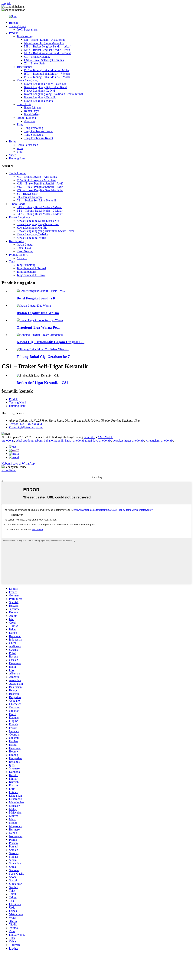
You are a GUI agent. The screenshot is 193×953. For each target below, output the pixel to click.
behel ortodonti (25, 440)
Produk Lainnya (26, 117)
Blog (19, 151)
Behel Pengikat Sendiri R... (37, 298)
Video (12, 155)
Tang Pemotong (33, 127)
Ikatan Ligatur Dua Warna (38, 313)
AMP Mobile (105, 437)
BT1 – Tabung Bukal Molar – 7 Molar (47, 73)
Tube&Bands (24, 66)
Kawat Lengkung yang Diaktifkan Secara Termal (53, 94)
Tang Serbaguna (34, 134)
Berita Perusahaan (27, 144)
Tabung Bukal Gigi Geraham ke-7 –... (46, 357)
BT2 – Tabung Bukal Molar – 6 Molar (47, 77)
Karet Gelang (32, 114)
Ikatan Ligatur (32, 107)
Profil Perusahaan (27, 29)
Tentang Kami (17, 26)
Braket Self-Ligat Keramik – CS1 (42, 383)
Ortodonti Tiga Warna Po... (38, 327)
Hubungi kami (17, 158)
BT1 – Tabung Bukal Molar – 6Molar (46, 70)
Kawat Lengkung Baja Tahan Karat (45, 87)
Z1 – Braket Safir (34, 63)
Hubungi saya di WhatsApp (18, 463)
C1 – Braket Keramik (37, 56)
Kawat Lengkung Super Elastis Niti (45, 83)
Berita (12, 141)
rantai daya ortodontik (98, 440)
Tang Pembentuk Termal (38, 131)
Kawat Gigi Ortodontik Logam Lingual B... (50, 342)
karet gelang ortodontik (159, 440)
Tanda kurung (25, 36)
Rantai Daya (31, 111)
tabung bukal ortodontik (49, 440)
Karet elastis (24, 104)
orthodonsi (8, 440)
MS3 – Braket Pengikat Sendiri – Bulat (47, 53)
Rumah (13, 22)
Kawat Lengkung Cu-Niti (39, 90)
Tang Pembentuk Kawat (38, 138)
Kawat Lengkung (27, 80)
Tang (20, 124)
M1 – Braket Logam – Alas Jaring (44, 39)
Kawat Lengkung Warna (39, 100)
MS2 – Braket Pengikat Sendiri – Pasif (47, 49)
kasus (20, 148)
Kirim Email (9, 470)
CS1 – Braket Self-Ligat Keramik (44, 60)
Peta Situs (89, 437)
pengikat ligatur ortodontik (128, 440)
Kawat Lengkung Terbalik (40, 97)
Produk (13, 32)
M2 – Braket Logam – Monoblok (44, 43)
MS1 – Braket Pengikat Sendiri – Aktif (47, 46)
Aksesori (29, 121)
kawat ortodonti (74, 440)
